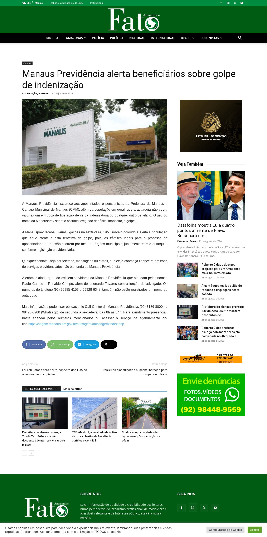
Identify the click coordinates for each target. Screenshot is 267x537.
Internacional (163, 38)
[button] (240, 38)
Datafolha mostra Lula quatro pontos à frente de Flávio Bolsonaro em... (206, 230)
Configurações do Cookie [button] (225, 529)
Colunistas (209, 38)
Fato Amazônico (186, 241)
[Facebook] (221, 3)
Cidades (27, 63)
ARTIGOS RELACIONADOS (41, 389)
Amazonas (74, 38)
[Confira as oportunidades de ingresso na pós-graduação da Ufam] (144, 413)
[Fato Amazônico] (133, 19)
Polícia (98, 38)
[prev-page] (24, 453)
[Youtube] (242, 3)
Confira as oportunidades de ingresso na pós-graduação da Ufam (141, 436)
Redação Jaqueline (37, 93)
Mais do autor (72, 389)
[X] (235, 3)
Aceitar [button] (254, 529)
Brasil (186, 38)
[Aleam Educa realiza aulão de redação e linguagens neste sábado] (187, 291)
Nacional (137, 38)
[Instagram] (228, 3)
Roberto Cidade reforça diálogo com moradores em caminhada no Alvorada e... (221, 332)
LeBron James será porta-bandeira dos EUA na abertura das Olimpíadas (54, 372)
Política (116, 38)
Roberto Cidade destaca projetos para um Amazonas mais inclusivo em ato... (221, 269)
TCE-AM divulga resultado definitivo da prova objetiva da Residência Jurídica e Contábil (94, 436)
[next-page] (31, 453)
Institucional (96, 2)
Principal (52, 38)
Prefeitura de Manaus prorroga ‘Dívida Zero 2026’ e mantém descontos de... (223, 311)
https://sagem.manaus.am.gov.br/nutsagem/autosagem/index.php (76, 324)
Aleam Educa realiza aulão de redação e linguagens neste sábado (222, 290)
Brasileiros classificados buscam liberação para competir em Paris (134, 372)
